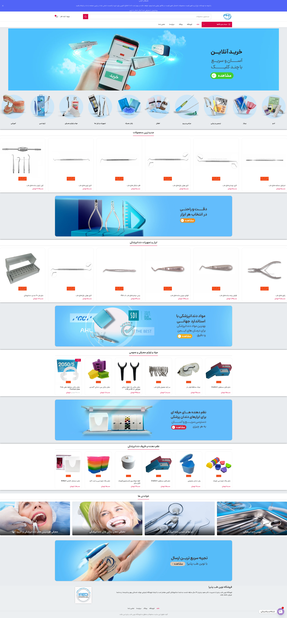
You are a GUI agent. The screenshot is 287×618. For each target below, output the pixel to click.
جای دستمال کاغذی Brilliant (70, 481)
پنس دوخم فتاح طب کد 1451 (130, 295)
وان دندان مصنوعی (194, 481)
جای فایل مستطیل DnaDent (220, 387)
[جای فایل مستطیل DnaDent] (218, 371)
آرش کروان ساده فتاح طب (35, 185)
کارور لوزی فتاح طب (85, 185)
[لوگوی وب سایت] (227, 16)
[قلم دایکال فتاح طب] (119, 160)
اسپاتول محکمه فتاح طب (277, 185)
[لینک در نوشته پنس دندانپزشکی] (252, 518)
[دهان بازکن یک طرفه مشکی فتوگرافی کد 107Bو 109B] (128, 371)
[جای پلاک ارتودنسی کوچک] (218, 465)
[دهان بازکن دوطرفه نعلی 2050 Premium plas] (68, 371)
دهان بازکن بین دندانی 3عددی (100, 387)
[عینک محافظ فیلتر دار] (188, 371)
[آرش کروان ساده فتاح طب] (22, 160)
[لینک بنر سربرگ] (143, 6)
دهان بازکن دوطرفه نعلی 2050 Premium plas (70, 388)
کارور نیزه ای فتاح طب (230, 185)
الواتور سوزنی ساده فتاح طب (179, 295)
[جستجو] (85, 16)
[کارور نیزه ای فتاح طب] (216, 160)
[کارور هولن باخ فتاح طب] (167, 160)
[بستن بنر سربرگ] (3, 6)
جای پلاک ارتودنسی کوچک (221, 481)
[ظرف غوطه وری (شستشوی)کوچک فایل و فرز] (128, 465)
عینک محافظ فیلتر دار (193, 387)
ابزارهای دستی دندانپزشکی (179, 532)
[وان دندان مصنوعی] (188, 465)
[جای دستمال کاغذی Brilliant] (68, 465)
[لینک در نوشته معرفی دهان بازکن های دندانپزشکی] (107, 518)
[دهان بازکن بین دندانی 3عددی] (98, 371)
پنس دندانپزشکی (252, 532)
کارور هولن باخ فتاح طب (181, 185)
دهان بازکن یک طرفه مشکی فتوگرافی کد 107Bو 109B (131, 388)
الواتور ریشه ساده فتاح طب (228, 295)
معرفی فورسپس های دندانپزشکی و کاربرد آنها (35, 532)
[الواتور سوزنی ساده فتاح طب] (167, 270)
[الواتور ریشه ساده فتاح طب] (216, 270)
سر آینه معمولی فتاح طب (162, 387)
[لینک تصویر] (273, 106)
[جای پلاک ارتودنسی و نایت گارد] (98, 465)
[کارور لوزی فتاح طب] (70, 160)
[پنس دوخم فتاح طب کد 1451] (119, 270)
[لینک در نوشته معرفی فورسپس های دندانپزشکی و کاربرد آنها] (35, 518)
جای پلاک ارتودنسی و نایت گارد (99, 481)
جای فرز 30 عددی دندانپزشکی (33, 295)
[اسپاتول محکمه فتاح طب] (264, 160)
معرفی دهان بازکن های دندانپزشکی (107, 532)
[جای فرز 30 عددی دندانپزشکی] (22, 270)
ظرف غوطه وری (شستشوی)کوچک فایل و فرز (129, 482)
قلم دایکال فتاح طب (133, 185)
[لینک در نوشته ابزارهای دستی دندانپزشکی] (180, 518)
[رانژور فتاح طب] (264, 270)
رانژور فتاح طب (280, 295)
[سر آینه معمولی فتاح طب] (158, 371)
